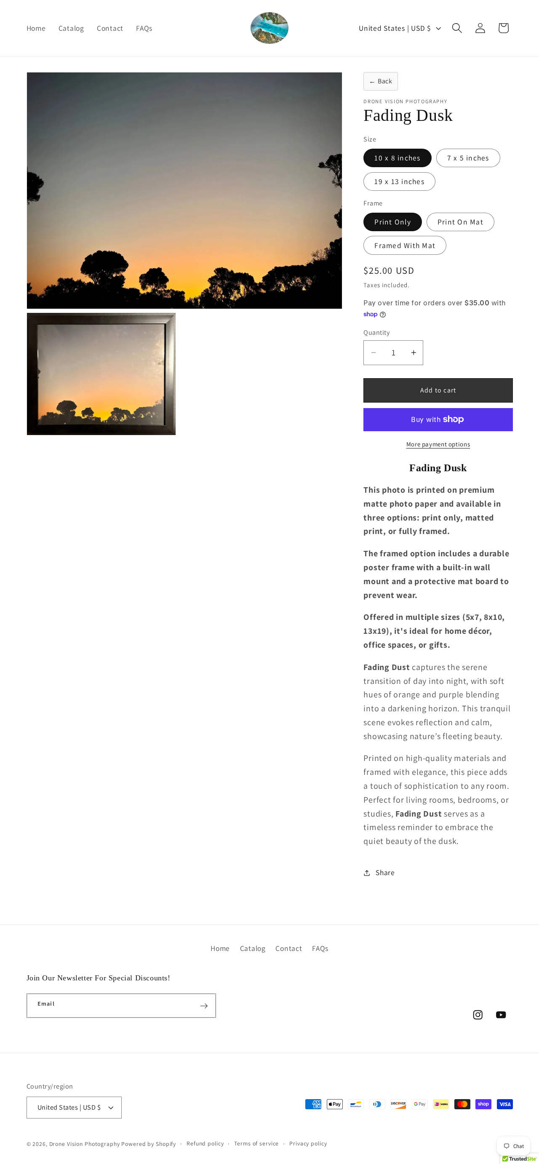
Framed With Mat (404, 245)
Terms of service (256, 1144)
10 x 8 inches (397, 158)
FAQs (320, 948)
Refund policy (205, 1144)
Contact (288, 948)
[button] (457, 28)
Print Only (392, 222)
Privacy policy (308, 1144)
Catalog (253, 948)
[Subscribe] (204, 1005)
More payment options (438, 444)
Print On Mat (460, 222)
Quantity (376, 332)
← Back (380, 81)
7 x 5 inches (468, 158)
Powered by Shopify (148, 1144)
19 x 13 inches (399, 181)
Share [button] (385, 872)
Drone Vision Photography (84, 1144)
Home (220, 948)
